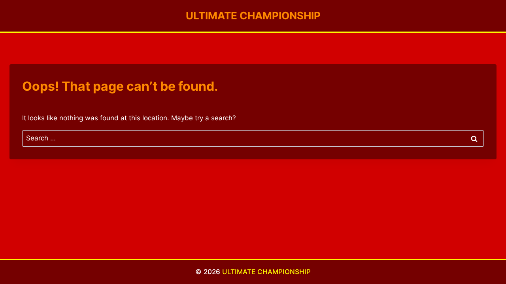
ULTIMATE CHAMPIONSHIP (266, 272)
